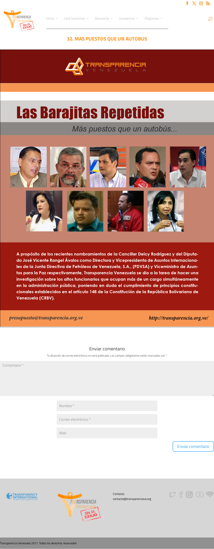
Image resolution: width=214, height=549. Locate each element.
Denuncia (102, 19)
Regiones (152, 19)
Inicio (50, 19)
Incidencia (127, 19)
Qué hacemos (74, 19)
